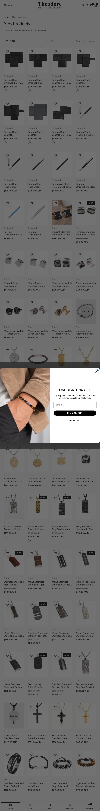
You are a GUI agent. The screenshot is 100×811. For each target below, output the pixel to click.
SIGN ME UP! (75, 413)
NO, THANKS (75, 421)
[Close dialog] (97, 371)
